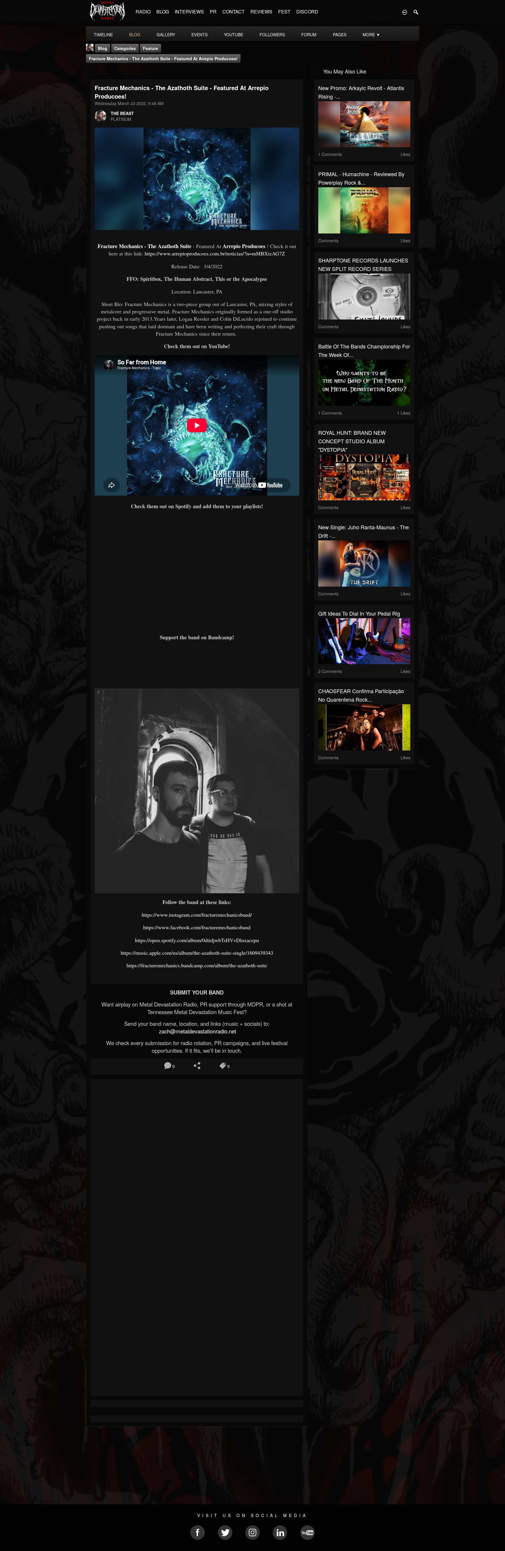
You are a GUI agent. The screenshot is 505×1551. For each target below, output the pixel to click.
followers (272, 34)
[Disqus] (197, 1161)
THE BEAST (122, 113)
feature (150, 48)
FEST (284, 11)
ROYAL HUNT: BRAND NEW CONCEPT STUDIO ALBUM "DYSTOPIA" (352, 441)
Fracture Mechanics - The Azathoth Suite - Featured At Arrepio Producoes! (163, 58)
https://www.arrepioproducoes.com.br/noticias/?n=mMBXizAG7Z (215, 253)
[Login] (404, 12)
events (199, 34)
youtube (233, 34)
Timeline (103, 34)
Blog (102, 48)
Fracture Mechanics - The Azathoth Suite (144, 246)
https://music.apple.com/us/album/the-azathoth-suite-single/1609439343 (197, 952)
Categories (125, 48)
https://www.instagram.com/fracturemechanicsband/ (197, 914)
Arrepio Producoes (244, 246)
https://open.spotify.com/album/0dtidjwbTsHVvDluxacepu (197, 940)
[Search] (416, 12)
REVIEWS (261, 11)
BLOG (162, 11)
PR (213, 11)
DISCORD (307, 11)
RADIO (143, 11)
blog (134, 34)
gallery (166, 34)
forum (309, 34)
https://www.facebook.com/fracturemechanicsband (196, 927)
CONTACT (233, 11)
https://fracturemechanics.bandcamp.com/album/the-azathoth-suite (197, 965)
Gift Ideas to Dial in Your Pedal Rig (359, 613)
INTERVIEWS (189, 11)
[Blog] (92, 71)
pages (339, 34)
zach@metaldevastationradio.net (197, 1031)
